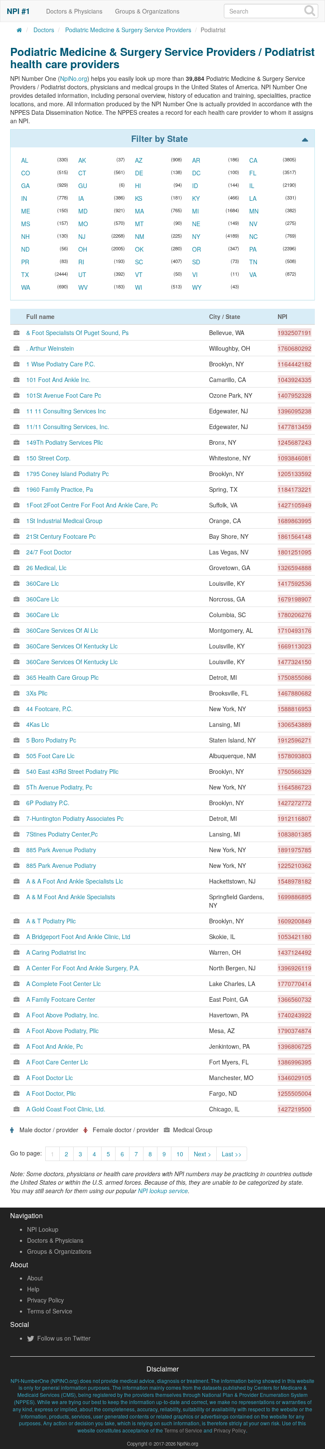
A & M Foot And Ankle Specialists (70, 896)
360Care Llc (42, 583)
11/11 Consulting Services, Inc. (67, 426)
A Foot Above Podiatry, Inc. (62, 1015)
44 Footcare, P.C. (49, 708)
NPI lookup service (163, 1190)
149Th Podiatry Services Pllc (64, 442)
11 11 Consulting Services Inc (66, 411)
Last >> (232, 1154)
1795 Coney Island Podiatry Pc (67, 473)
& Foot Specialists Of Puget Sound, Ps (77, 332)
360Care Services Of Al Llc (62, 630)
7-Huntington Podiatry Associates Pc (75, 818)
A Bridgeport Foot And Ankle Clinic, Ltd (78, 936)
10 (179, 1154)
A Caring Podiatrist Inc (56, 952)
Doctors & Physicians (74, 11)
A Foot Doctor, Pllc (51, 1093)
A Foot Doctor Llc (49, 1077)
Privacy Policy (45, 1300)
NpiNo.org (73, 78)
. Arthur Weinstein (50, 348)
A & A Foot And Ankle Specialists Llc (74, 881)
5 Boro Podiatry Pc (51, 740)
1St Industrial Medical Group (64, 520)
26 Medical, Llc (46, 567)
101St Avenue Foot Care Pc (63, 395)
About (35, 1278)
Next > (202, 1154)
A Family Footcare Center (60, 999)
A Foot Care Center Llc (57, 1062)
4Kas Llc (37, 724)
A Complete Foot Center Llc (63, 983)
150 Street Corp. (48, 458)
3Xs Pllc (36, 693)
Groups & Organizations (147, 11)
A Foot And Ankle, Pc (54, 1046)
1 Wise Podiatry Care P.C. (60, 364)
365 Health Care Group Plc (62, 677)
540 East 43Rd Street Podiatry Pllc (72, 771)
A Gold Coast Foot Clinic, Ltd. (65, 1109)
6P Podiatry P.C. (47, 802)
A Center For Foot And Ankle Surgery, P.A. (83, 968)
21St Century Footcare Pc (61, 536)
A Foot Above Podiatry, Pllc (62, 1030)
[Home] (19, 29)
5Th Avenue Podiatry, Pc (59, 787)
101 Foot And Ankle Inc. (58, 379)
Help (33, 1289)
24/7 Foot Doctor (49, 552)
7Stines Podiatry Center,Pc (62, 834)
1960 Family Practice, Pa (59, 489)
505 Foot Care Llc (50, 755)
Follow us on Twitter (63, 1338)
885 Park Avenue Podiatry (61, 849)
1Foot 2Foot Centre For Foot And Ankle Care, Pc (92, 505)
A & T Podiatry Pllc (51, 921)
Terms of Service (49, 1311)
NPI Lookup (42, 1229)
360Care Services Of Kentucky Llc (72, 646)
